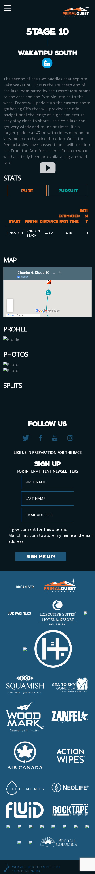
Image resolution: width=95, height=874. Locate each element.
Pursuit (67, 191)
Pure (27, 191)
